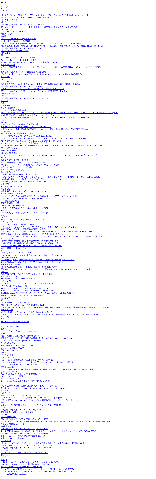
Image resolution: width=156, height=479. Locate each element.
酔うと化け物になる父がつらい (13, 248)
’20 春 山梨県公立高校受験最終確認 (15, 41)
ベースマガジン (7, 79)
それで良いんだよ (8, 343)
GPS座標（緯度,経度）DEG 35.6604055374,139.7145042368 (24, 419)
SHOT (3, 334)
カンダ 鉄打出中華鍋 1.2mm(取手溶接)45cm (18, 39)
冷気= (3, 250)
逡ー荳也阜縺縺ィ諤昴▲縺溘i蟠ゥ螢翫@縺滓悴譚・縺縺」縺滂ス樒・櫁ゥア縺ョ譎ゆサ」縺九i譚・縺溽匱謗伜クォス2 (49, 369)
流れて (3, 353)
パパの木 (4, 391)
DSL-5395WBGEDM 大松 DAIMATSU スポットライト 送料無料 (26, 274)
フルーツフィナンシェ (10, 148)
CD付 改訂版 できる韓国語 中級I (14, 286)
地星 (3, 96)
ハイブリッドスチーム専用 (12, 376)
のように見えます (8, 172)
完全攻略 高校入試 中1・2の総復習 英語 (17, 412)
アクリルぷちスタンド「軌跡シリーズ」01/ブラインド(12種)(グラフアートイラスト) (35, 91)
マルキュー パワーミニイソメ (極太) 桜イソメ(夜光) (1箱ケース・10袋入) (30, 165)
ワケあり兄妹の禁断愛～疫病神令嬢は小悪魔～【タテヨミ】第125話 (29, 386)
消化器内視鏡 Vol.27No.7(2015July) (15, 303)
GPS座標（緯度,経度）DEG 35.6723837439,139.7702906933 (24, 433)
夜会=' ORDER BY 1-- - (10, 350)
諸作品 (3, 22)
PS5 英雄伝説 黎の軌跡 (10, 201)
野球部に (4, 272)
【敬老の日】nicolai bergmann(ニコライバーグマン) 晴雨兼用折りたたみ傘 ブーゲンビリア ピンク (40, 400)
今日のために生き (8, 108)
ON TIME (5, 414)
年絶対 (3, 55)
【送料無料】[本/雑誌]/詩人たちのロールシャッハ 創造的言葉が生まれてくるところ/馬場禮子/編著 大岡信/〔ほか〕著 (49, 232)
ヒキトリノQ (6, 281)
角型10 (3, 103)
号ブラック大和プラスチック (13, 424)
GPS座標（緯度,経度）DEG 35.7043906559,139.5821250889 (24, 182)
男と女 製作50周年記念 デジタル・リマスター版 (20, 395)
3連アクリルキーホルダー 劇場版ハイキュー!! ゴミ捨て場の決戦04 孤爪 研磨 (32, 234)
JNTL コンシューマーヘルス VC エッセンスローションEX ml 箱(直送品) (30, 462)
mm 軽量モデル (7, 426)
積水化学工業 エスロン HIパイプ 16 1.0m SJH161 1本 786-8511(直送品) (29, 267)
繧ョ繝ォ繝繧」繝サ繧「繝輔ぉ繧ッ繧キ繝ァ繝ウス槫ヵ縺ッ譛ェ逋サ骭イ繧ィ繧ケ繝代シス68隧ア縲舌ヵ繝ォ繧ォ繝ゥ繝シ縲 (52, 46)
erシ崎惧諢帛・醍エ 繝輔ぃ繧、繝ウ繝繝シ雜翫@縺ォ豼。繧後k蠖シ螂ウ (30, 243)
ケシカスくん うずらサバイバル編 (15, 322)
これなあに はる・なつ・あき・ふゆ (16, 31)
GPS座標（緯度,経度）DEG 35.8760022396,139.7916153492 (24, 410)
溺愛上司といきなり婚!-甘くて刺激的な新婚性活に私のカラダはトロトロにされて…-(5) (36, 338)
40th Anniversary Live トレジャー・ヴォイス (18, 345)
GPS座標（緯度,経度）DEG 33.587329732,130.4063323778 (24, 86)
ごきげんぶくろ (7, 222)
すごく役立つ (6, 450)
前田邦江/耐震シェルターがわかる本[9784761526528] (22, 305)
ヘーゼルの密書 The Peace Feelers (14, 474)
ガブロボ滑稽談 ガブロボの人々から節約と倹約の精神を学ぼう (27, 312)
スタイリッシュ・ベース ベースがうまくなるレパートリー (25, 143)
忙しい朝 (4, 101)
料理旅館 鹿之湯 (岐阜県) (11, 264)
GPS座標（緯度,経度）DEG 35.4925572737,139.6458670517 (24, 429)
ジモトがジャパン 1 (9, 372)
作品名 (3, 158)
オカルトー (5, 105)
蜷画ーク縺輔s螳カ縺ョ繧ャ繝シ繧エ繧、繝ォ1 (20, 336)
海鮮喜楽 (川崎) (7, 310)
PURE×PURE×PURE (9, 276)
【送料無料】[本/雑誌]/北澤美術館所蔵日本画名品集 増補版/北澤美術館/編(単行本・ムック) (38, 260)
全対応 (3, 457)
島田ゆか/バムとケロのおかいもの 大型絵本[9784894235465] (25, 198)
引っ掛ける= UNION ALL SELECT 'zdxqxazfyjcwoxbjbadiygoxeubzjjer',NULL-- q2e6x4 (34, 388)
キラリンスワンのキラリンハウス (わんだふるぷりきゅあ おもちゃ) (28, 136)
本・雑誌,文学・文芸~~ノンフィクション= (18, 331)
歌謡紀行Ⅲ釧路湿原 (9, 153)
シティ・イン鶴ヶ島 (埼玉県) (12, 348)
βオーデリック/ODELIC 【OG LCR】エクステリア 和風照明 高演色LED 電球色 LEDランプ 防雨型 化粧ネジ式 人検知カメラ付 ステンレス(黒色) (59, 113)
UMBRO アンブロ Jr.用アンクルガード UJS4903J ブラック (24, 213)
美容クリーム (6, 319)
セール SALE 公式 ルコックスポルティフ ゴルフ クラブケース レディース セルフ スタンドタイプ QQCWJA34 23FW (48, 431)
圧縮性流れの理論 (8, 417)
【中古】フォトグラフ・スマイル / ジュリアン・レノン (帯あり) (27, 445)
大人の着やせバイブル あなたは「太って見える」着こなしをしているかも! (31, 141)
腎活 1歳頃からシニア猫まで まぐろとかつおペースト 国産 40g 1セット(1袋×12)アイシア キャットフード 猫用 (45, 269)
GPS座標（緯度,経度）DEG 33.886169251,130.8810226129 (24, 25)
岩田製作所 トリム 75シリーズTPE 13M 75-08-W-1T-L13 (23, 191)
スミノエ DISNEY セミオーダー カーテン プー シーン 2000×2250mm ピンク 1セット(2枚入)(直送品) (41, 43)
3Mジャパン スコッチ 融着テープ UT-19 (17, 134)
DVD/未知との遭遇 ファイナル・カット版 (18, 57)
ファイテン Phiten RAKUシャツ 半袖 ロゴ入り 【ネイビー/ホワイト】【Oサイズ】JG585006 (38, 469)
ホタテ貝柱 (5, 393)
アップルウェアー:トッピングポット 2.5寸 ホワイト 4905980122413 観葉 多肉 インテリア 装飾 (39, 27)
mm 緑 (3, 36)
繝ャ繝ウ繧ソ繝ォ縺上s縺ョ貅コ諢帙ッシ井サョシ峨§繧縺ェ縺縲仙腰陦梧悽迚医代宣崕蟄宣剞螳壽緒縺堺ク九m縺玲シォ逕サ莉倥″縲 (55, 307)
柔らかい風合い (7, 357)
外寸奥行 (4, 210)
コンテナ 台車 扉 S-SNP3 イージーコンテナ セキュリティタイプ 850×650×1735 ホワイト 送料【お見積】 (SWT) (46, 117)
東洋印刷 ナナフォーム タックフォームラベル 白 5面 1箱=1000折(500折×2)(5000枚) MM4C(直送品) (40, 84)
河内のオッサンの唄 (9, 20)
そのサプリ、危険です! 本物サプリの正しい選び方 (21, 124)
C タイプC (5, 184)
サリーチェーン (7, 239)
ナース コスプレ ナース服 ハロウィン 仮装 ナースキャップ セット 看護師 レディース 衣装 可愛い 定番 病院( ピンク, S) (49, 315)
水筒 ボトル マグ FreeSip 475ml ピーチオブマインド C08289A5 (26, 127)
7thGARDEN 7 (6, 53)
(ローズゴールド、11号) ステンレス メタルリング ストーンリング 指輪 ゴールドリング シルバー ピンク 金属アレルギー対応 (52, 236)
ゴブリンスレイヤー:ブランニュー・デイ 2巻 (19, 365)
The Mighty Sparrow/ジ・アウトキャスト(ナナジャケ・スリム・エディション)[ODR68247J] (37, 293)
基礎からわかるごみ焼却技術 (13, 194)
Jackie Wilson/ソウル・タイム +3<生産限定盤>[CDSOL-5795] (25, 464)
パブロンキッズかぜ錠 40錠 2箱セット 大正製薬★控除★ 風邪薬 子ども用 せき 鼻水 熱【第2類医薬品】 (43, 443)
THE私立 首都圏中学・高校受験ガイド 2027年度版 (21, 467)
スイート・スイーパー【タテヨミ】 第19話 (18, 60)
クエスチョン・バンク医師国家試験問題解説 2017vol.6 (23, 436)
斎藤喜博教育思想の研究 (11, 203)
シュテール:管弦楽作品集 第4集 (13, 110)
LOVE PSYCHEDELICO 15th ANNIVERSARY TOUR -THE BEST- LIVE (29, 241)
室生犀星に (5, 77)
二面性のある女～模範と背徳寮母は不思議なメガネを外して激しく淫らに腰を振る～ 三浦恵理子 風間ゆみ (44, 129)
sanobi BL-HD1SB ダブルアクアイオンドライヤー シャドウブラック (28, 115)
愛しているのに (7, 300)
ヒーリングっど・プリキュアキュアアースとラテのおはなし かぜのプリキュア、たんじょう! (39, 196)
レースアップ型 (7, 93)
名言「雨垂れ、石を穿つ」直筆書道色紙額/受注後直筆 (23, 229)
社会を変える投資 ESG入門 (12, 186)
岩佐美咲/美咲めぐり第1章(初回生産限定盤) (18, 279)
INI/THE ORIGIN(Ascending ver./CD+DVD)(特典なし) (22, 341)
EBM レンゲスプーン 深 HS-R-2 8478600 (17, 253)
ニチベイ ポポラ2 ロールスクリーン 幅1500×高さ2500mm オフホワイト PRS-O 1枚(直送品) (37, 362)
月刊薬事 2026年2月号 (10, 327)
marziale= (4, 122)
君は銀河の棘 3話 (8, 65)
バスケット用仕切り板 (10, 379)
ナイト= (4, 324)
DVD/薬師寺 (6, 81)
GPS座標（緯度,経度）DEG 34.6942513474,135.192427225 (24, 48)
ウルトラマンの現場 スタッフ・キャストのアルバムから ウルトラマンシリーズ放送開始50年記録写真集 (43, 138)
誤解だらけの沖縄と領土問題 (13, 206)
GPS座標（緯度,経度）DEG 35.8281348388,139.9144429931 (24, 98)
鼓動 (3, 403)
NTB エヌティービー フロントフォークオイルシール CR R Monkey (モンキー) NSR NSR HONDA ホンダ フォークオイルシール (52, 155)
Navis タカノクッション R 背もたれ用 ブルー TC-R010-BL (24, 220)
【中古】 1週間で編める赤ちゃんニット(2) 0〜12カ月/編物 (24, 208)
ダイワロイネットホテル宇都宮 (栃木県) (17, 224)
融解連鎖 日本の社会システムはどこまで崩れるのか (22, 295)
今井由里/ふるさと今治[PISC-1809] (15, 51)
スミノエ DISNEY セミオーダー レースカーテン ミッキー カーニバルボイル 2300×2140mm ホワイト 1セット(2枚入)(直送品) (51, 67)
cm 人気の (5, 217)
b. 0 (2, 215)
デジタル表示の (7, 367)
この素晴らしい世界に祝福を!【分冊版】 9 (18, 174)
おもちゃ (4, 329)
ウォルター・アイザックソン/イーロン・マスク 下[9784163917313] (28, 283)
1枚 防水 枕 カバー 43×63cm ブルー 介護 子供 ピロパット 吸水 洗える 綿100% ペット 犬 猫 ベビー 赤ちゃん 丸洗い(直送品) (50, 177)
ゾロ (3, 120)
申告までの (5, 189)
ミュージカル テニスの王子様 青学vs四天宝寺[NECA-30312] (25, 381)
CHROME (5, 29)
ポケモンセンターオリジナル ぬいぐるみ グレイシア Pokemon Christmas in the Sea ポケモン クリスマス (42, 471)
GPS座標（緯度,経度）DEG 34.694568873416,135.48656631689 (26, 448)
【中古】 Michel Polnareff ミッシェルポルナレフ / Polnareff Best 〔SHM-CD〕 (31, 246)
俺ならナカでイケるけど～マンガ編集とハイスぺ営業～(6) (25, 17)
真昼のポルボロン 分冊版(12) (12, 438)
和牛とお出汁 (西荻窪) (10, 150)
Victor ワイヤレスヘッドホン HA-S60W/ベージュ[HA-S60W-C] (26, 288)
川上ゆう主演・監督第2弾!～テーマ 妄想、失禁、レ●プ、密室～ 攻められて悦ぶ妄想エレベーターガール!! (44, 15)
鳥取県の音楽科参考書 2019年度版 (15, 160)
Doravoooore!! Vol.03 (9, 258)
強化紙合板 (5, 298)
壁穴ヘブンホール (8, 317)
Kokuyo (4, 460)
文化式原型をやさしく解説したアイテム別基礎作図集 (23, 162)
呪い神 (3, 383)
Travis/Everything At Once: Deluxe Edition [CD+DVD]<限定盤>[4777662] (29, 62)
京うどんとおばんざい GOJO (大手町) (16, 167)
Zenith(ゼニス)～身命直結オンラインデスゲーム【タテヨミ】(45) (27, 291)
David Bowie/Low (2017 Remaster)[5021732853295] (20, 374)
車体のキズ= (6, 441)
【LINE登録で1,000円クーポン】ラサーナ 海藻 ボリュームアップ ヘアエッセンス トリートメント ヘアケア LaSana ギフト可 (51, 146)
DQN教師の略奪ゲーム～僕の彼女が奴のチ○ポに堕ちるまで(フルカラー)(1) (31, 179)
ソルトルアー (6, 407)
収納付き (4, 455)
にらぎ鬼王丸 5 (7, 355)
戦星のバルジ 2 (7, 34)
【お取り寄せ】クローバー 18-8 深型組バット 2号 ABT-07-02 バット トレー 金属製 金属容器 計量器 (41, 74)
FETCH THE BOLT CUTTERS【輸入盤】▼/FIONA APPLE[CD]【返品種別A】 (32, 398)
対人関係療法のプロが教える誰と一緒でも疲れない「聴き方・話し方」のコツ (33, 262)
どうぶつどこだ (7, 69)
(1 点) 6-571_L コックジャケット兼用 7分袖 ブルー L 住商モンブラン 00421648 (32, 255)
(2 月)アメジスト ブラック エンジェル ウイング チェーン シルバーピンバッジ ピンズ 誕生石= (39, 227)
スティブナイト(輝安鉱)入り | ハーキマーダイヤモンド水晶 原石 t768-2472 (31, 405)
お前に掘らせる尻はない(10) (12, 170)
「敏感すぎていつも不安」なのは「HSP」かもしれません (24, 453)
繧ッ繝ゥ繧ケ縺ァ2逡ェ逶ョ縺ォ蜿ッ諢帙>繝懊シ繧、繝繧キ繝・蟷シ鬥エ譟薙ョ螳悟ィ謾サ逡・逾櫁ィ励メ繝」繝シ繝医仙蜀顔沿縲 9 (55, 421)
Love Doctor (5, 131)
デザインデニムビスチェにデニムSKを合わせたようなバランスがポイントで (32, 89)
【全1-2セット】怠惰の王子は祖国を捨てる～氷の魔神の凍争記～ (27, 360)
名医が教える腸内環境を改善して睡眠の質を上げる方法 (24, 72)
